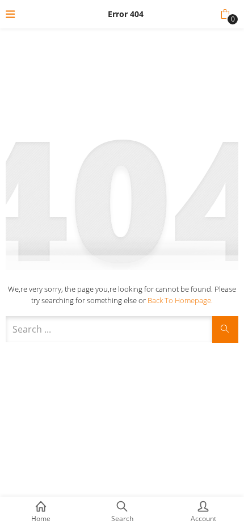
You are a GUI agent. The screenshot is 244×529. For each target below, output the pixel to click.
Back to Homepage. (180, 300)
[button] (225, 14)
